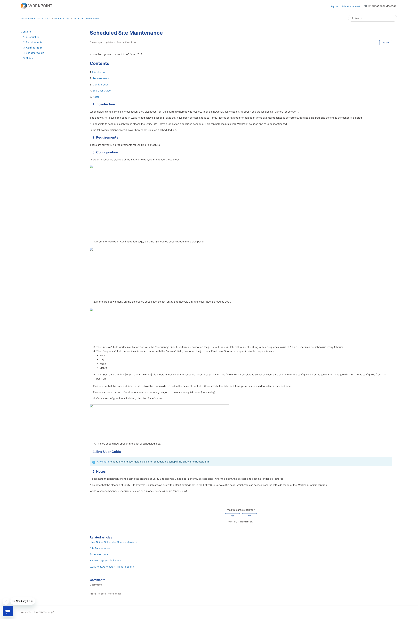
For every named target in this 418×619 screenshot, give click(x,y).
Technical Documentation (86, 18)
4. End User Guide (33, 52)
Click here (103, 461)
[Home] (36, 6)
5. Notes (28, 58)
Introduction (99, 72)
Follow (386, 42)
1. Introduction (31, 37)
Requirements (101, 78)
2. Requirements (32, 42)
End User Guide (102, 90)
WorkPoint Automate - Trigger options (112, 566)
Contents (26, 31)
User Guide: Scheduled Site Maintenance (113, 542)
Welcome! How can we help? (35, 18)
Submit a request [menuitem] (351, 6)
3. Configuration (32, 47)
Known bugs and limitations (106, 560)
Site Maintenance (100, 548)
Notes (96, 96)
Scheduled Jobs (99, 554)
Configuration (101, 84)
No (249, 515)
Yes (232, 515)
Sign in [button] (334, 6)
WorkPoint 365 (61, 18)
